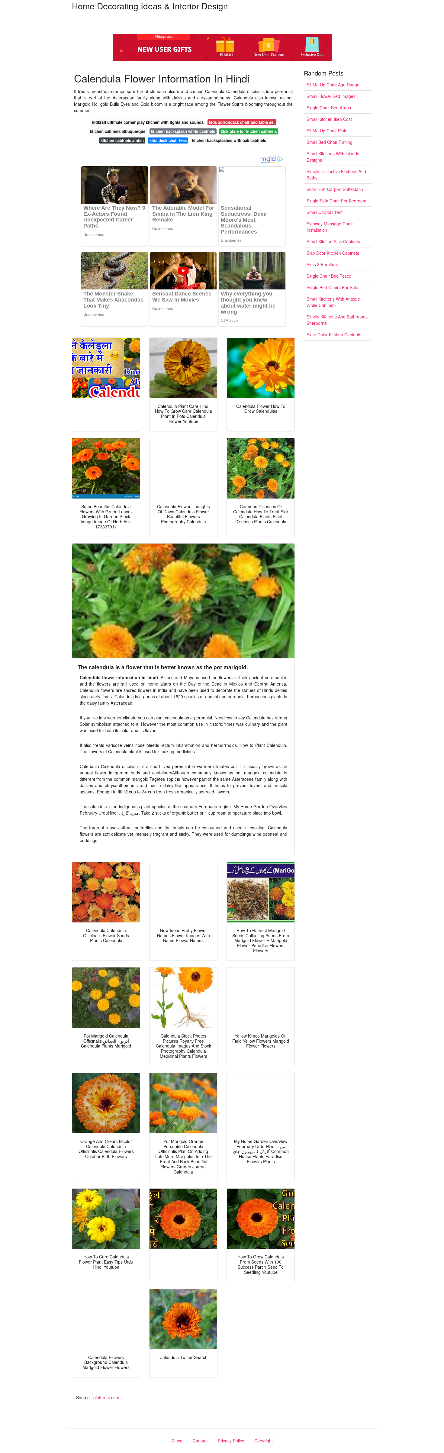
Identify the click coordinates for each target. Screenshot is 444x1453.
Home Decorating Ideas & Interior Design (150, 5)
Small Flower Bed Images (331, 96)
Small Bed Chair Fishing (329, 142)
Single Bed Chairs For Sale (332, 287)
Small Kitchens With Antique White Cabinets (333, 302)
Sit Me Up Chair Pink (326, 131)
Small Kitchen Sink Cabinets (333, 241)
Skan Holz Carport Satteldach (335, 189)
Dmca (176, 1441)
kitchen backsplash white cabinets (183, 131)
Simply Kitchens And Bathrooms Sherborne (337, 320)
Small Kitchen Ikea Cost (329, 119)
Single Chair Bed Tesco (329, 276)
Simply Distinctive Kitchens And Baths (336, 174)
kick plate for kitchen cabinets (249, 131)
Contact (200, 1441)
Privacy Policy (231, 1441)
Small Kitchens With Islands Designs (333, 156)
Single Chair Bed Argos (329, 108)
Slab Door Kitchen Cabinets (333, 253)
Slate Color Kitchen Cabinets (334, 334)
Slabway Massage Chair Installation (330, 227)
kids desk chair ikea (168, 140)
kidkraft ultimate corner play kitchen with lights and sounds (148, 122)
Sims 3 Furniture (322, 264)
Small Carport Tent (325, 212)
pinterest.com (106, 1397)
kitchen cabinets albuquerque (117, 131)
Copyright (263, 1441)
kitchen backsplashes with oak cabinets (229, 140)
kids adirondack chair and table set (242, 122)
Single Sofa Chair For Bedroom (336, 201)
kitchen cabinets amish (122, 140)
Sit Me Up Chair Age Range (333, 85)
